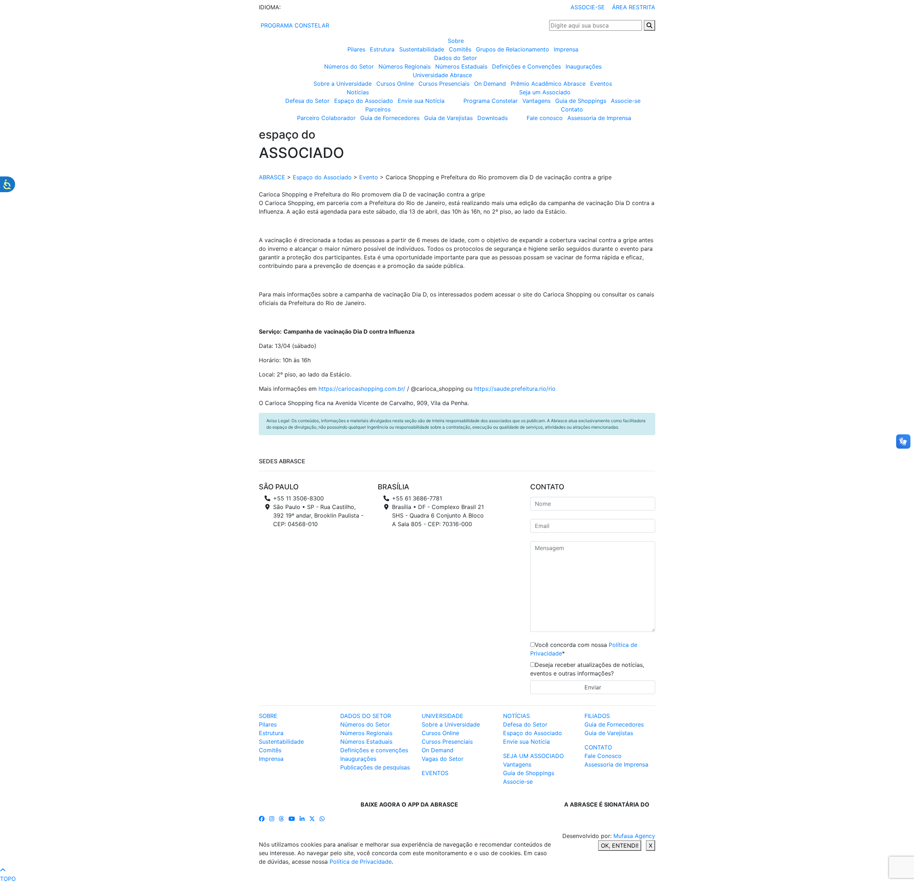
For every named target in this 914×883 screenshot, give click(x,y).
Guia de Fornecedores (390, 117)
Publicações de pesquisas (375, 767)
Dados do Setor (455, 57)
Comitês (460, 49)
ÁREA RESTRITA (633, 7)
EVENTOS (435, 773)
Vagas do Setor (442, 758)
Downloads (492, 117)
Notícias (358, 92)
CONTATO (598, 747)
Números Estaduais (461, 66)
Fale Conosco (603, 755)
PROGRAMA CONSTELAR (294, 25)
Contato (572, 109)
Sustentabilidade (421, 49)
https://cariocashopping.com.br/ (361, 388)
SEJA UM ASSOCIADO (533, 755)
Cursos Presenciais (443, 83)
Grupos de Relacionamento (512, 49)
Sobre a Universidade (342, 83)
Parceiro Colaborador (326, 117)
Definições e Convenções (526, 66)
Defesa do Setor (307, 100)
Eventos (601, 83)
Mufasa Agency (634, 835)
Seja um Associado (545, 92)
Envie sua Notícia (421, 100)
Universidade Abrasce (442, 75)
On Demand (490, 83)
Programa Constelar (490, 100)
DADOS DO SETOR (365, 715)
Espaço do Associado (363, 100)
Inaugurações (584, 66)
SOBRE (268, 715)
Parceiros (378, 109)
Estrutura (382, 49)
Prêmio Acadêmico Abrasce (548, 83)
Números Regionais (404, 66)
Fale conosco (545, 117)
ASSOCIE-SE (588, 7)
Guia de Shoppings (580, 100)
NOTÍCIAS (516, 715)
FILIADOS (597, 715)
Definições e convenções (374, 750)
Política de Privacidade (361, 861)
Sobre (456, 40)
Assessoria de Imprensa (599, 117)
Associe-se (626, 100)
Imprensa (566, 49)
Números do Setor (349, 66)
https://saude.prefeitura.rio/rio (515, 388)
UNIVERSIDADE (442, 715)
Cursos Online (395, 83)
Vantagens (536, 100)
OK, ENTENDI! (619, 845)
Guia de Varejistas (448, 117)
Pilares (356, 49)
